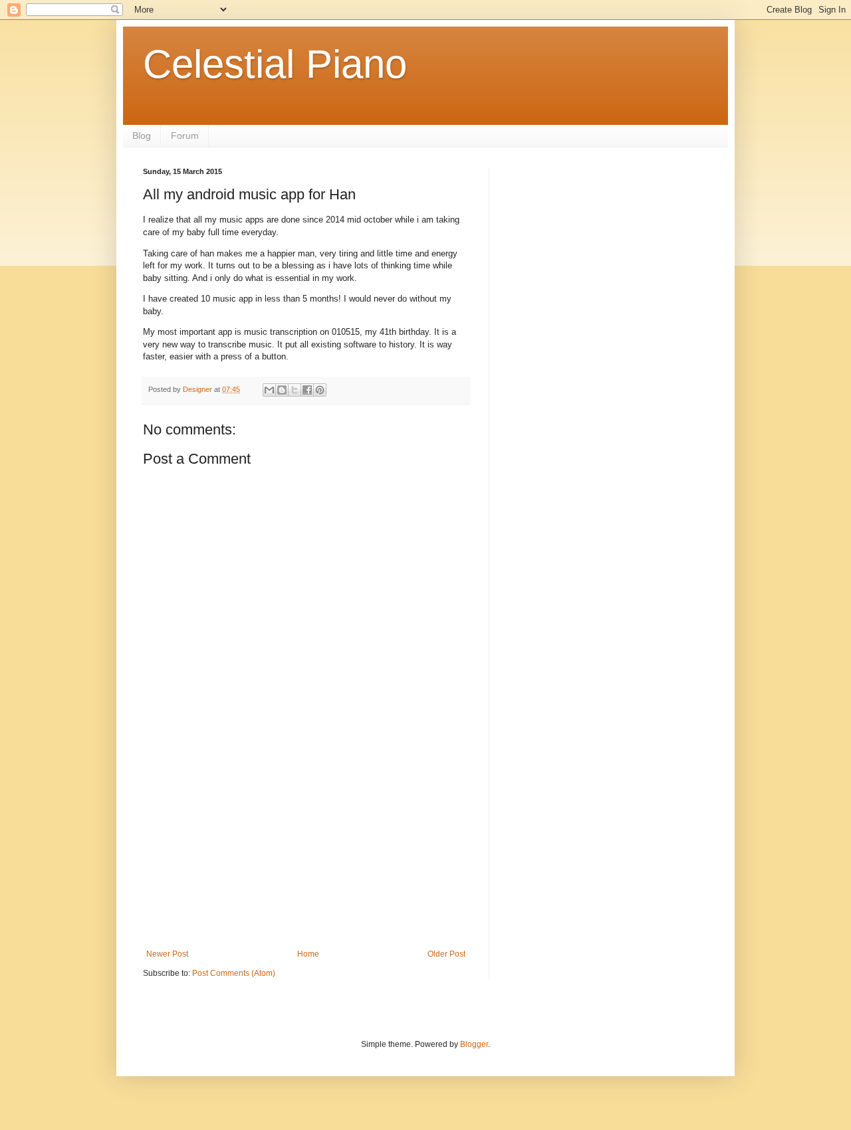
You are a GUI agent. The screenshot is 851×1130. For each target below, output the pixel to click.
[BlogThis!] (282, 390)
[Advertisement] (306, 850)
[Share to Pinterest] (319, 390)
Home (308, 954)
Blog (141, 135)
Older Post (446, 954)
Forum (185, 135)
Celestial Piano (275, 64)
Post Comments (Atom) (233, 973)
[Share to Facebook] (307, 390)
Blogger (474, 1044)
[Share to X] (294, 390)
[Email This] (269, 390)
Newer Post (167, 954)
